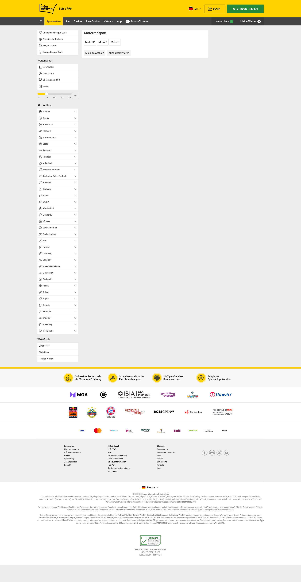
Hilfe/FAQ (112, 449)
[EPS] (129, 430)
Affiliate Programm (72, 452)
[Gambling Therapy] (168, 394)
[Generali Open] (134, 412)
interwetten (161, 523)
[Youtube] (226, 453)
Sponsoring (69, 459)
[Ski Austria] (193, 412)
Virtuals (160, 465)
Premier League (133, 517)
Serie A (110, 517)
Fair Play (111, 465)
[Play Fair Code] (192, 394)
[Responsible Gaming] (103, 394)
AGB (109, 452)
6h (62, 97)
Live (159, 455)
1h (39, 97)
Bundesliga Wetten (47, 517)
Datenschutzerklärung (117, 455)
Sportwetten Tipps (149, 520)
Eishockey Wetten (177, 515)
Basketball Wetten (155, 515)
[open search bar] (40, 21)
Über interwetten (71, 449)
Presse (67, 455)
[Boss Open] (164, 412)
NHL (159, 517)
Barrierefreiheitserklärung (119, 468)
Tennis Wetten (139, 515)
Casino (160, 459)
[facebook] (204, 453)
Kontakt (67, 465)
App (158, 468)
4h (54, 97)
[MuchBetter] (161, 430)
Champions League (66, 517)
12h (69, 97)
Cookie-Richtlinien (115, 459)
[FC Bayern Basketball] (111, 412)
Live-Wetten (67, 520)
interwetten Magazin (166, 452)
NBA (147, 517)
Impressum (113, 471)
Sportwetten (162, 449)
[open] (150, 547)
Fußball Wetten (125, 515)
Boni (136, 523)
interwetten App (256, 520)
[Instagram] (212, 453)
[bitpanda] (145, 430)
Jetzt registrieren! (245, 8)
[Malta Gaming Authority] (79, 394)
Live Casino (162, 462)
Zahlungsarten (70, 462)
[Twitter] (219, 453)
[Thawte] (221, 394)
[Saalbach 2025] (222, 412)
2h (46, 97)
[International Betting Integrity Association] (133, 394)
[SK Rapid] (92, 412)
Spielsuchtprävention (117, 462)
